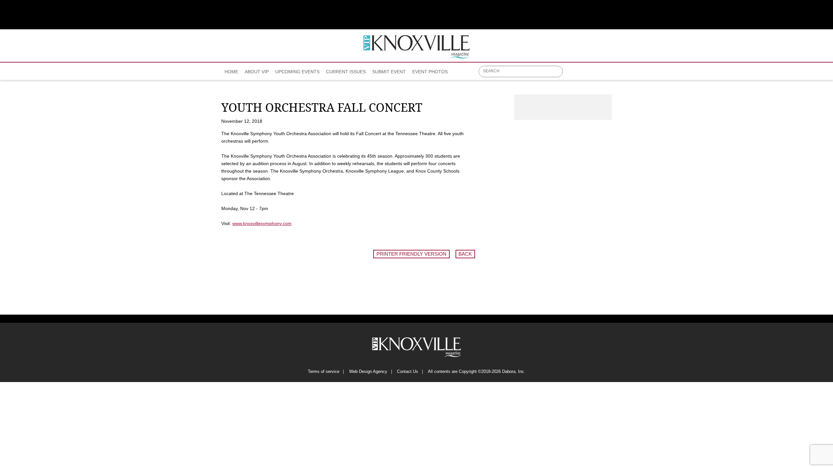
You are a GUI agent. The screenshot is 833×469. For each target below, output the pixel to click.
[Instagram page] (597, 74)
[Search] (558, 72)
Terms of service (323, 372)
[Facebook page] (571, 74)
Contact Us (407, 372)
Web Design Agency (368, 372)
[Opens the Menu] (609, 71)
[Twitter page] (584, 74)
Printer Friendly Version (411, 254)
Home (231, 71)
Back (465, 254)
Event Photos (430, 71)
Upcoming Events (297, 71)
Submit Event (389, 71)
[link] (231, 70)
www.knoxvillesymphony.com (262, 223)
